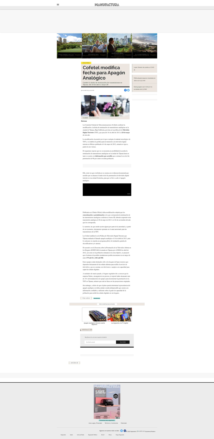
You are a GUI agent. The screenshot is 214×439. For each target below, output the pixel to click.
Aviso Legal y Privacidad (95, 423)
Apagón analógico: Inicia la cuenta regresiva (94, 323)
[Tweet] (128, 90)
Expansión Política (92, 434)
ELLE (102, 434)
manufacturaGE (121, 430)
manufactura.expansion (125, 430)
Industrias (86, 63)
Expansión (63, 434)
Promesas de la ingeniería (107, 420)
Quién (71, 434)
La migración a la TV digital (119, 323)
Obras (110, 434)
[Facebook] (125, 90)
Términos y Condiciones (111, 423)
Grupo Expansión (120, 434)
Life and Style (80, 434)
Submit (123, 342)
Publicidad (124, 423)
